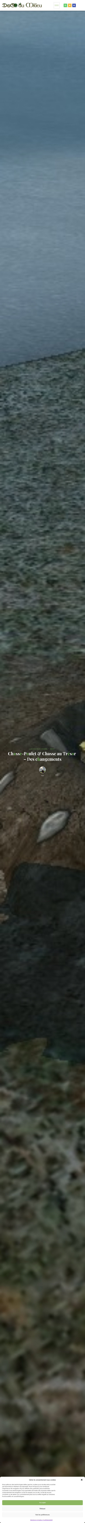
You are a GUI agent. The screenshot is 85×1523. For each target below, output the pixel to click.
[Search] (65, 5)
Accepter (42, 1502)
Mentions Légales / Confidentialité (41, 1520)
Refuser (42, 1509)
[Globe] (74, 5)
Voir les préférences (42, 1515)
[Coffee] (69, 5)
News (52, 749)
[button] (82, 1480)
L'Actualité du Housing (38, 749)
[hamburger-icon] (57, 5)
